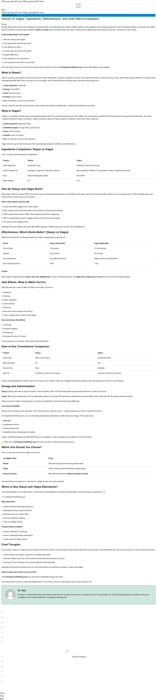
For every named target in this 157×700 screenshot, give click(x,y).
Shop (78, 4)
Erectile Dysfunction (9, 15)
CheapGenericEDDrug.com (14, 497)
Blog (78, 7)
